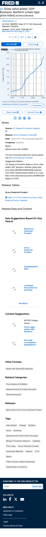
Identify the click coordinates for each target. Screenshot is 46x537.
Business (17, 430)
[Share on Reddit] (24, 118)
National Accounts (13, 394)
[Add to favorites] (1, 8)
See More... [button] (24, 303)
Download (32, 44)
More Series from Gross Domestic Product (24, 410)
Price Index (11, 446)
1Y (10, 37)
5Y (16, 37)
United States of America (16, 467)
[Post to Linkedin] (29, 118)
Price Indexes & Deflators (16, 384)
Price (37, 451)
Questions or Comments (13, 511)
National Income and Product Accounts (22, 436)
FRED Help (7, 515)
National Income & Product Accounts (21, 389)
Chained (22, 425)
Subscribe (37, 486)
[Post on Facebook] (19, 118)
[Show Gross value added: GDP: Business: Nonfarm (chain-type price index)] (28, 49)
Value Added (11, 425)
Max (29, 37)
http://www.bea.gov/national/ (21, 158)
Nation (8, 456)
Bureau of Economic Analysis (18, 441)
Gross (8, 430)
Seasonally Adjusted (14, 451)
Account (33, 112)
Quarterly (36, 441)
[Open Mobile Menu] (43, 3)
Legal (5, 522)
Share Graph (11, 112)
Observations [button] (8, 21)
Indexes (29, 451)
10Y (22, 37)
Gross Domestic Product (24, 135)
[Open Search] (39, 3)
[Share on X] (15, 118)
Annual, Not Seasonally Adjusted (19, 369)
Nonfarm (32, 425)
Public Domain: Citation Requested (20, 462)
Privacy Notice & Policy (13, 526)
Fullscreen (37, 105)
